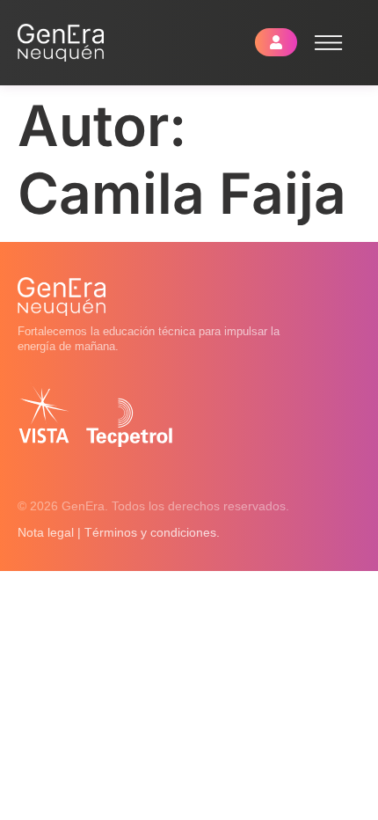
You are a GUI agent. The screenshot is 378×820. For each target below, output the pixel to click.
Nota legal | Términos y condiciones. (119, 532)
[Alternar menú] (329, 42)
